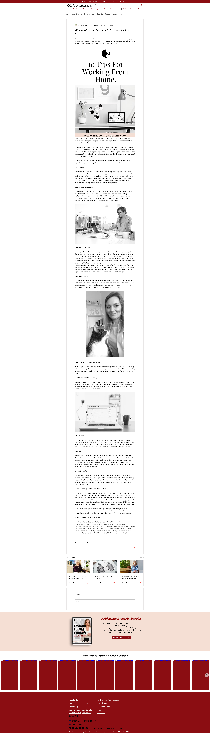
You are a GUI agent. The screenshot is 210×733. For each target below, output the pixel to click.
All (67, 14)
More (123, 14)
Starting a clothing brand (83, 14)
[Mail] (70, 721)
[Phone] (70, 724)
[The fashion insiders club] (78, 566)
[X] (83, 728)
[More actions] (134, 25)
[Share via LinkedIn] (83, 543)
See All (142, 557)
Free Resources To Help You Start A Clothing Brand (77, 577)
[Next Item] (207, 675)
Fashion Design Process (107, 14)
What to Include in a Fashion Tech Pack (104, 577)
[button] (141, 14)
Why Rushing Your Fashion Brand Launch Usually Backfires (130, 577)
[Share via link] (87, 543)
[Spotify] (70, 728)
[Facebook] (80, 728)
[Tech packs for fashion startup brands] (105, 566)
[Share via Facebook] (75, 543)
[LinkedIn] (73, 728)
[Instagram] (76, 728)
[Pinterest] (86, 728)
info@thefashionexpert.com (84, 720)
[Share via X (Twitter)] (79, 543)
